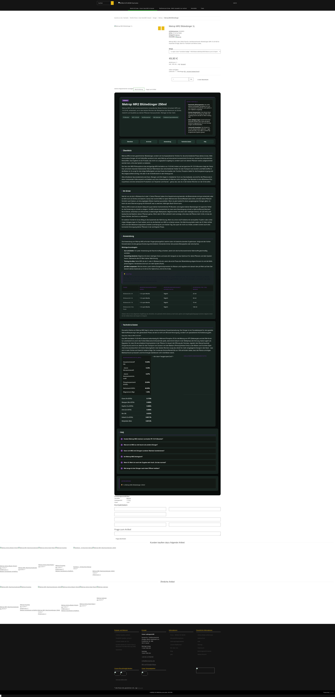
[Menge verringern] (170, 79)
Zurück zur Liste (118, 18)
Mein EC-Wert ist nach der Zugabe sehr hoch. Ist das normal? (145, 462)
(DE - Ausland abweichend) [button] (191, 71)
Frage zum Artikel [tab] (151, 89)
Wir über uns (174, 648)
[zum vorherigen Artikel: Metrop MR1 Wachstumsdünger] (180, 18)
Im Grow (148, 141)
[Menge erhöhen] (190, 83)
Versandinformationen (176, 638)
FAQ (205, 141)
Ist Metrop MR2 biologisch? (133, 457)
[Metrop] (178, 37)
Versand (183, 64)
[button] (227, 3)
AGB (199, 641)
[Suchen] (112, 3)
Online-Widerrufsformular (205, 635)
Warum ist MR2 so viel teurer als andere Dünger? (141, 445)
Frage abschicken (121, 539)
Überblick (130, 141)
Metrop (177, 35)
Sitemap (200, 644)
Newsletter (119, 650)
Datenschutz (201, 638)
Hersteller (194, 8)
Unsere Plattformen (176, 644)
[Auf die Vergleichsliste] (159, 28)
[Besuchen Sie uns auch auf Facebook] (115, 683)
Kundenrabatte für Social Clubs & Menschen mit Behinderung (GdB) (126, 645)
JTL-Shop (331, 692)
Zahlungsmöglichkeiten (177, 641)
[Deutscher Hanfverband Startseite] (205, 670)
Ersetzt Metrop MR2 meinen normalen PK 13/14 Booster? (143, 439)
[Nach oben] (0, 696)
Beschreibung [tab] (139, 89)
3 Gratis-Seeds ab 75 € (122, 641)
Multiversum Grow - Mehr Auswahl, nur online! (173, 8)
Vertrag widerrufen (121, 679)
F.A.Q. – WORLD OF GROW (177, 635)
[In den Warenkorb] (115, 24)
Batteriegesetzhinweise (204, 651)
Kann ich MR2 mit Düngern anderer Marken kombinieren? (144, 451)
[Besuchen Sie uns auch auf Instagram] (115, 685)
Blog (171, 651)
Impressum (201, 648)
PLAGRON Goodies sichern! (124, 638)
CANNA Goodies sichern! (123, 635)
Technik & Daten (186, 141)
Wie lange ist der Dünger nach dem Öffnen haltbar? (142, 468)
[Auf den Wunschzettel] (163, 28)
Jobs (171, 654)
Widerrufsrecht (202, 654)
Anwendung (167, 141)
